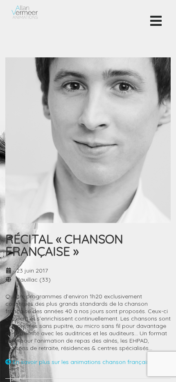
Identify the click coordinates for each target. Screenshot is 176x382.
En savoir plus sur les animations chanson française (82, 362)
